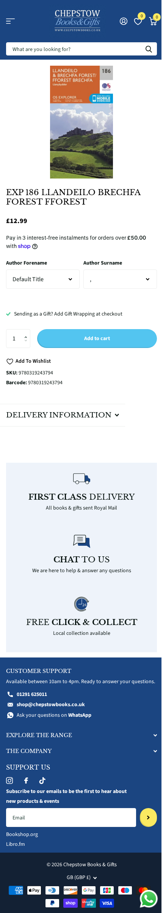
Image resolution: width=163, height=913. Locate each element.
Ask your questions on (54, 721)
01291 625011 (32, 700)
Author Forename (26, 263)
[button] (27, 332)
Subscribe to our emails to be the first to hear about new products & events (66, 802)
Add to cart (97, 338)
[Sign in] (123, 21)
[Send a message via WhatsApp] (143, 898)
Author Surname (102, 263)
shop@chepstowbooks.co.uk (51, 710)
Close (78, 740)
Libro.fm (15, 850)
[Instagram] (9, 786)
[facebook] (26, 786)
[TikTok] (42, 786)
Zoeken (148, 48)
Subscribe (142, 823)
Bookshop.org (22, 840)
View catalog (10, 21)
